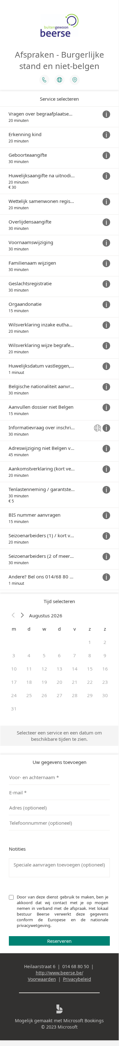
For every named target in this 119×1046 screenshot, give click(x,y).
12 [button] (44, 668)
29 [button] (90, 695)
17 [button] (14, 682)
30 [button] (105, 695)
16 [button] (105, 668)
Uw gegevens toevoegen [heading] (59, 762)
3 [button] (13, 655)
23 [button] (105, 682)
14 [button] (75, 668)
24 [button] (14, 695)
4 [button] (29, 655)
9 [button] (104, 655)
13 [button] (59, 668)
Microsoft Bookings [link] (83, 1021)
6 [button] (59, 655)
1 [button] (89, 642)
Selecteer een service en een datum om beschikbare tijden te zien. (59, 735)
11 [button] (29, 668)
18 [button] (29, 682)
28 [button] (75, 695)
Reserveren (59, 941)
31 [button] (14, 708)
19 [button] (44, 682)
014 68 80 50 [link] (75, 966)
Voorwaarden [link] (42, 979)
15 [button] (90, 668)
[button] (13, 615)
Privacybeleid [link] (77, 979)
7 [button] (74, 655)
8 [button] (89, 655)
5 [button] (44, 655)
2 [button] (104, 642)
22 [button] (90, 682)
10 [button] (14, 668)
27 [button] (59, 695)
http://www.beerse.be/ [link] (59, 973)
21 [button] (75, 682)
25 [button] (29, 695)
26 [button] (44, 695)
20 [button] (59, 682)
